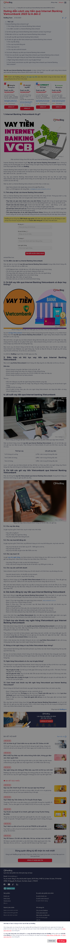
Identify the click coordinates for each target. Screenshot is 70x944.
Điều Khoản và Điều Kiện (53, 935)
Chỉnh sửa (52, 941)
